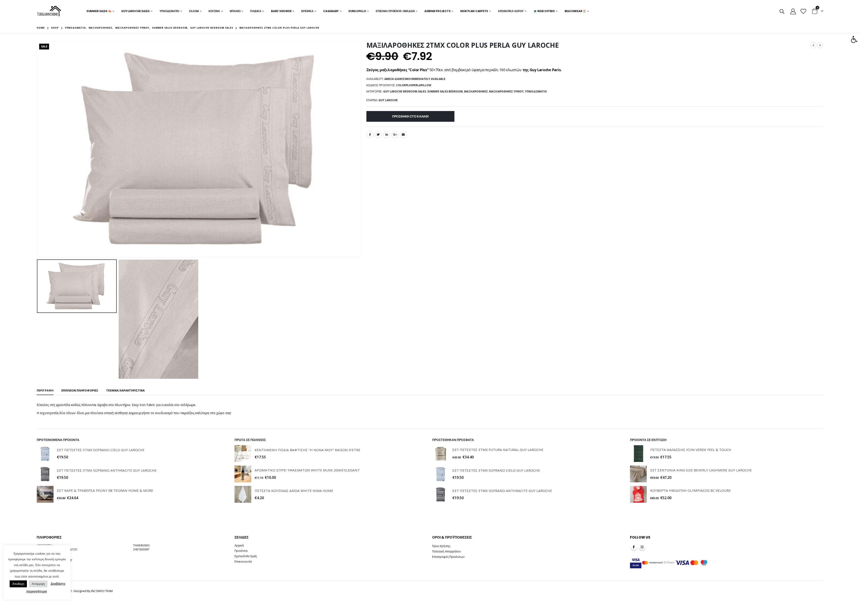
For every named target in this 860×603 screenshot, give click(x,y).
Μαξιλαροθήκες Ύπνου (506, 91)
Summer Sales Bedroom (445, 91)
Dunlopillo (357, 11)
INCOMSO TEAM (102, 591)
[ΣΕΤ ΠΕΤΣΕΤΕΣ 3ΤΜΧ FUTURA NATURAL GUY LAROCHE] (440, 453)
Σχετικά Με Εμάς (245, 556)
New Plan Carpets (474, 11)
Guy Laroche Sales (135, 11)
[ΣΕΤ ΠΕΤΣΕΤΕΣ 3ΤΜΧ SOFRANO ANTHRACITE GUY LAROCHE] (45, 474)
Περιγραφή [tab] (45, 390)
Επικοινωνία (243, 561)
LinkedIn (386, 134)
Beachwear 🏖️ (575, 11)
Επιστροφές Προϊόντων (448, 557)
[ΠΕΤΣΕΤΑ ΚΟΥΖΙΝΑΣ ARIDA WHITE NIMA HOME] (242, 494)
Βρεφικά (307, 11)
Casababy (331, 11)
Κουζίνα (214, 11)
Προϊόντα (241, 551)
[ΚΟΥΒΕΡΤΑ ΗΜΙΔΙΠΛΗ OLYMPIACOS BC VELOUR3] (638, 494)
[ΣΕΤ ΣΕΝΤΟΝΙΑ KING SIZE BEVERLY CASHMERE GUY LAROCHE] (638, 474)
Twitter (378, 134)
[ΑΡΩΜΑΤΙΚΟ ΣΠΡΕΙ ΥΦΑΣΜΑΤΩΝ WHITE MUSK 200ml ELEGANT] (242, 474)
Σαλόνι (194, 11)
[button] (854, 39)
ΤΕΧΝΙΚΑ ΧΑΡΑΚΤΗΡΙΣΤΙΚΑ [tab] (125, 390)
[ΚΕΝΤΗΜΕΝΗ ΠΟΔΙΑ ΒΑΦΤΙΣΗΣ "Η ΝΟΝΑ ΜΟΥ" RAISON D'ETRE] (242, 453)
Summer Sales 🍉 (99, 11)
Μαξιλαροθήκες (476, 91)
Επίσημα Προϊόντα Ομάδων (395, 11)
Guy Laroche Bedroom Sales (404, 91)
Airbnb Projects (437, 11)
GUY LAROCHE (388, 100)
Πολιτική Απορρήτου (446, 551)
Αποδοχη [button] (18, 584)
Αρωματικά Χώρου (511, 11)
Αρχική (239, 545)
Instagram (642, 547)
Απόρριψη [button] (38, 584)
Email (403, 134)
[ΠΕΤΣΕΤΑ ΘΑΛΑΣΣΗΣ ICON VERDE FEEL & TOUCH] (638, 453)
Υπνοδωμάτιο (169, 11)
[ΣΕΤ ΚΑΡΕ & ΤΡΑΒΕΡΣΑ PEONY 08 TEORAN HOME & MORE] (45, 494)
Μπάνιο (235, 11)
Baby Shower (281, 11)
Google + (395, 134)
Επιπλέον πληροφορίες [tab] (79, 390)
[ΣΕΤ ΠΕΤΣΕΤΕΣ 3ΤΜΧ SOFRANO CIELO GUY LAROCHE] (45, 453)
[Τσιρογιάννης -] (49, 11)
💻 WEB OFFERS (544, 11)
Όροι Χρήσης (441, 546)
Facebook (370, 134)
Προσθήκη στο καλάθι (410, 116)
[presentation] (37, 149)
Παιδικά (255, 11)
